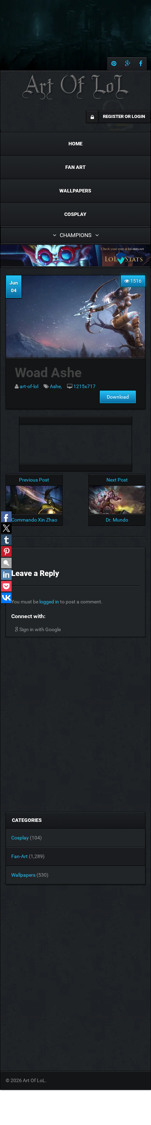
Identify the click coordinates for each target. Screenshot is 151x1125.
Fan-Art (19, 856)
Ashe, (56, 386)
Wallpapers (75, 191)
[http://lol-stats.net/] (75, 255)
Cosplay (75, 214)
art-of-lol (29, 386)
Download (118, 397)
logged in (49, 601)
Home (75, 143)
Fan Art (75, 167)
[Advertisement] (75, 441)
